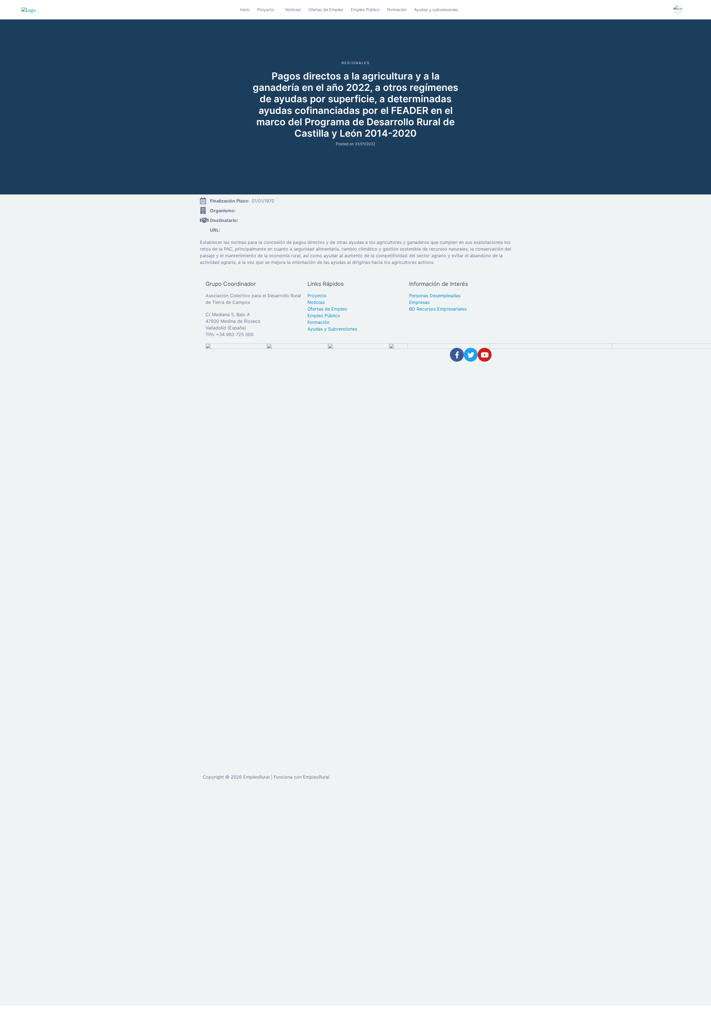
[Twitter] (471, 355)
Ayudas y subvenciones (436, 9)
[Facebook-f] (457, 355)
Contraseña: (24, 856)
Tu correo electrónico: (34, 952)
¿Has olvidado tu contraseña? (42, 891)
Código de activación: (34, 973)
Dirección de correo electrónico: (45, 834)
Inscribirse (88, 891)
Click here (356, 941)
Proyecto (265, 9)
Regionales (356, 63)
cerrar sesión (193, 802)
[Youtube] (485, 355)
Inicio (245, 9)
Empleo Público (365, 9)
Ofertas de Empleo (325, 9)
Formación (397, 9)
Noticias (293, 9)
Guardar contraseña (38, 902)
